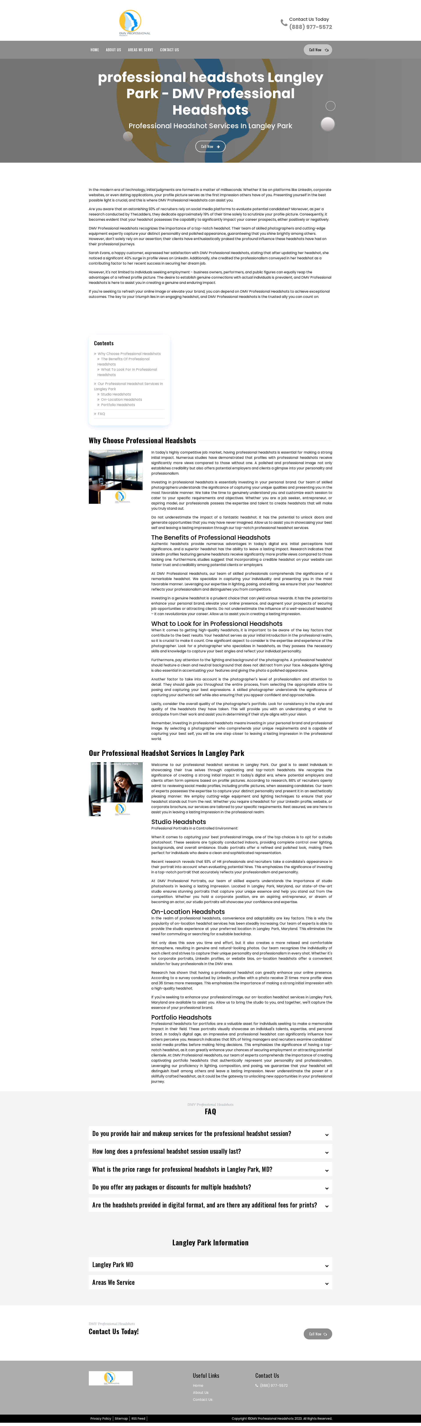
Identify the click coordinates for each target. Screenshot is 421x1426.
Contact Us (169, 49)
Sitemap (121, 1418)
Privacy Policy (101, 1418)
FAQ (101, 413)
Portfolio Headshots (118, 404)
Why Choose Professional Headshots (129, 353)
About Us (113, 49)
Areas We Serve (140, 49)
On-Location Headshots (121, 399)
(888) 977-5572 (310, 23)
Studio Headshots (116, 394)
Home (95, 49)
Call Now (315, 49)
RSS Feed (138, 1418)
